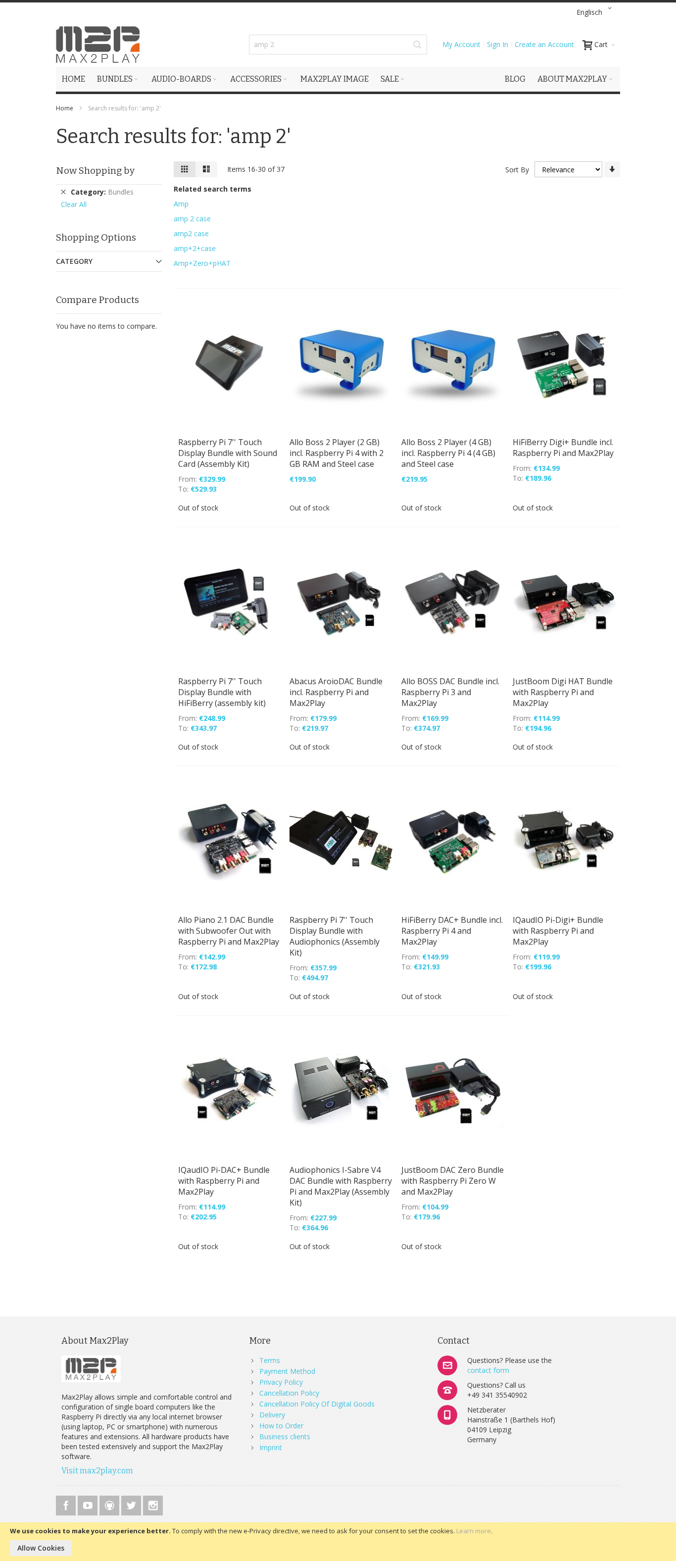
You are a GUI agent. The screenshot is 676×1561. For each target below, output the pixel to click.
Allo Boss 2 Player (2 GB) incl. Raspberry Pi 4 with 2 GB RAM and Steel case (337, 453)
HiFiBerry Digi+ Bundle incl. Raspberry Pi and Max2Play (563, 447)
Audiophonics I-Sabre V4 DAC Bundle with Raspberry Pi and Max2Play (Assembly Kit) (341, 1186)
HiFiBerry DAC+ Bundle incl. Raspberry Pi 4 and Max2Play (452, 930)
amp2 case (191, 233)
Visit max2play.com (97, 1470)
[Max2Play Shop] (98, 44)
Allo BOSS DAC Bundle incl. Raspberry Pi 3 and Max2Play (450, 692)
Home (65, 108)
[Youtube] (88, 1504)
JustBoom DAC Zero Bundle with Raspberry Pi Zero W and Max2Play (452, 1180)
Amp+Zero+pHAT (202, 263)
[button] (596, 12)
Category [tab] (74, 261)
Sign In (497, 44)
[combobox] (338, 44)
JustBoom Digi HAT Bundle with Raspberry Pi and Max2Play (563, 692)
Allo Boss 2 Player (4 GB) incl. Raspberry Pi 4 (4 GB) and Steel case (448, 453)
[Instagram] (153, 1504)
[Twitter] (132, 1504)
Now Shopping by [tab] (95, 170)
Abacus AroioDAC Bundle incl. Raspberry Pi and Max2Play (336, 692)
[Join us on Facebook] (67, 1504)
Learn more (473, 1530)
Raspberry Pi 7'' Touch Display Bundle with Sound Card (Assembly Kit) (227, 453)
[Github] (110, 1504)
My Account (461, 44)
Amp (181, 203)
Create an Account (544, 44)
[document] (338, 1541)
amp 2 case (192, 218)
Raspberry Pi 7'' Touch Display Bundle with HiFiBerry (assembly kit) (222, 692)
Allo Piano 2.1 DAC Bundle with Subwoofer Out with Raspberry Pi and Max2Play (228, 930)
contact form (488, 1370)
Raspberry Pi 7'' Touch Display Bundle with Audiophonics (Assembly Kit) (335, 936)
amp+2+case (195, 248)
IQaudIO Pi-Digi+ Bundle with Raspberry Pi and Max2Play (558, 930)
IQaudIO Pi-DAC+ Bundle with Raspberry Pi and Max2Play (224, 1180)
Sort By (517, 169)
